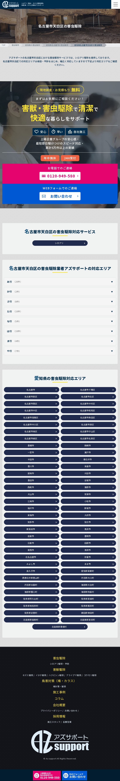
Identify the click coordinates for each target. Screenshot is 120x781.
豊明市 (87, 536)
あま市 (87, 563)
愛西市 (31, 550)
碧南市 (31, 473)
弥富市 (87, 557)
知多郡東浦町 (87, 598)
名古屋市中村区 (87, 403)
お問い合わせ (71, 710)
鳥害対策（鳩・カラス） (59, 681)
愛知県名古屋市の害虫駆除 (57, 45)
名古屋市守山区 (87, 431)
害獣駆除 (59, 669)
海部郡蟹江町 (30, 591)
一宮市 (31, 452)
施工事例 (59, 692)
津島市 (87, 466)
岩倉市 (31, 536)
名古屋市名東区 (87, 438)
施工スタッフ (54, 721)
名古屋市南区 (30, 431)
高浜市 (87, 529)
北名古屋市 (30, 557)
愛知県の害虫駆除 (32, 45)
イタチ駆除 (41, 675)
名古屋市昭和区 (87, 410)
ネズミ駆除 (28, 675)
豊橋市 (31, 445)
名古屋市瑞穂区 (30, 417)
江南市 (31, 501)
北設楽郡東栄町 (87, 619)
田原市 (87, 543)
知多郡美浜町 (87, 605)
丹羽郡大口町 (87, 577)
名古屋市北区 (87, 396)
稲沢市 (31, 508)
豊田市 (31, 480)
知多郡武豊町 (30, 612)
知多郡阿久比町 (30, 598)
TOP (4, 45)
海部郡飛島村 (87, 591)
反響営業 (67, 721)
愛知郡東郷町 (87, 570)
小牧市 (87, 501)
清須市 (87, 550)
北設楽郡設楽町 (30, 619)
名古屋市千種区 (87, 389)
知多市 (31, 522)
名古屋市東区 (30, 396)
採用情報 (59, 716)
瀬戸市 (87, 452)
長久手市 (30, 570)
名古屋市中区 (30, 410)
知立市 (87, 522)
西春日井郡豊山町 (30, 577)
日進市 (31, 543)
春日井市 (87, 459)
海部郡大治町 (87, 584)
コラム (59, 698)
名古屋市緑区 (30, 438)
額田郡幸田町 (87, 612)
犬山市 (31, 494)
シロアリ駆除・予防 (59, 663)
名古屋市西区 (30, 403)
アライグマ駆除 (73, 675)
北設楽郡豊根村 (59, 626)
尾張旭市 (30, 529)
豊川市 (31, 466)
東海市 (31, 515)
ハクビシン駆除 (56, 675)
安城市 (87, 480)
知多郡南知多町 (30, 605)
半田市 (31, 459)
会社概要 (59, 705)
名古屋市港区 (87, 424)
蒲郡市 (87, 487)
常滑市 (87, 494)
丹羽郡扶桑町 (30, 584)
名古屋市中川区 (30, 424)
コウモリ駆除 (90, 675)
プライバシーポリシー (51, 710)
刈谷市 (87, 473)
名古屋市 (30, 389)
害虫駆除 (15, 45)
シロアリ (59, 243)
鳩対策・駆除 (59, 686)
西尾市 (31, 487)
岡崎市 (87, 445)
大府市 (87, 515)
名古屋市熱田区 (87, 417)
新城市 (87, 508)
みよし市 (30, 563)
